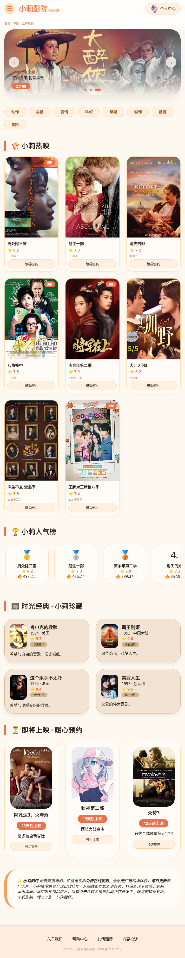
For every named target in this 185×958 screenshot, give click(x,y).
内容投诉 (130, 939)
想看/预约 (31, 264)
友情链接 (105, 939)
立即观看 (21, 86)
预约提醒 (31, 846)
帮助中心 (80, 939)
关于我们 (55, 939)
